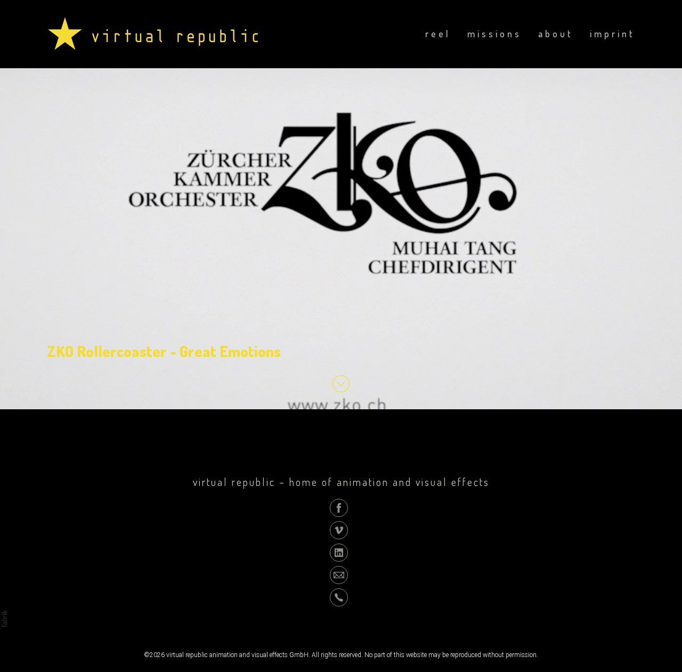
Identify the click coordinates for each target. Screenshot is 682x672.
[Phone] (339, 596)
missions (494, 33)
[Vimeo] (339, 529)
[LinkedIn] (339, 552)
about (555, 33)
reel (438, 33)
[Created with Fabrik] (4, 618)
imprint (612, 33)
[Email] (339, 574)
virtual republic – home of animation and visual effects (341, 482)
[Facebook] (339, 507)
